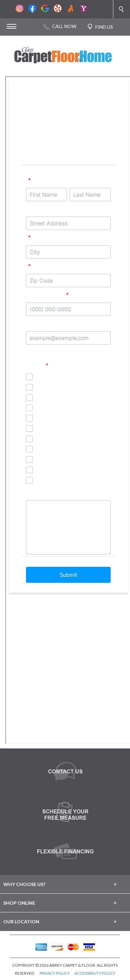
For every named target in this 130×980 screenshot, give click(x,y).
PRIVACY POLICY (55, 973)
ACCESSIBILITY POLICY (94, 973)
